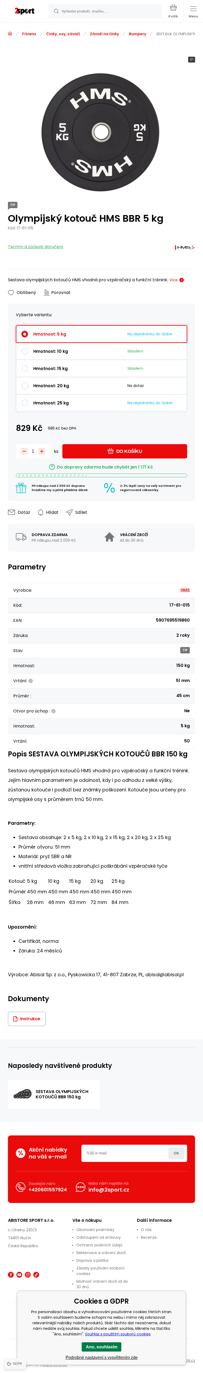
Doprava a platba (92, 1260)
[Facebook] (11, 1275)
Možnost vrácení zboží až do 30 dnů (102, 1284)
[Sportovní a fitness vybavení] (10, 34)
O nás (146, 1229)
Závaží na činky (104, 34)
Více (173, 280)
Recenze (149, 1237)
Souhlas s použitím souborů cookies (118, 1334)
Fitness (29, 34)
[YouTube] (19, 1275)
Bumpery (137, 34)
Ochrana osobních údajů (99, 1245)
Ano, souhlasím (101, 1347)
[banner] (24, 11)
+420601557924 (48, 1189)
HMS (185, 590)
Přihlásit (176, 1153)
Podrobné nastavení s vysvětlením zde (102, 1357)
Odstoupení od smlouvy (98, 1237)
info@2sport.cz (109, 1189)
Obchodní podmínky (95, 1229)
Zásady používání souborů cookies (100, 1270)
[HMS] (184, 249)
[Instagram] (28, 1275)
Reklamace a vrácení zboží (101, 1252)
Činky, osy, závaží (63, 34)
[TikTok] (36, 1275)
